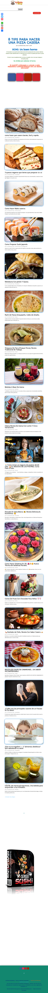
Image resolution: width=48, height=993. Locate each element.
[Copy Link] (2, 25)
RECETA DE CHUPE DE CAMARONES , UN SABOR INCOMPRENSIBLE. (23, 670)
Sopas (16, 317)
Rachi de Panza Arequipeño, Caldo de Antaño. (22, 315)
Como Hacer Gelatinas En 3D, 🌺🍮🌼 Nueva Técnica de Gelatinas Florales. (22, 564)
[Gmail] (2, 28)
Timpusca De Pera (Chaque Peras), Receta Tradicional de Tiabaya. (20, 349)
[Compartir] (2, 30)
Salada (16, 634)
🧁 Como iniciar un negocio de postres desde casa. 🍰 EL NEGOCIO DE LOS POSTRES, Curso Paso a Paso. (22, 466)
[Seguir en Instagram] (20, 77)
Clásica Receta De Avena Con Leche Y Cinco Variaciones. (21, 427)
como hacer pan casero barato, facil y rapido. (22, 135)
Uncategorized (24, 246)
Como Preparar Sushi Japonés (16, 244)
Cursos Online (37, 13)
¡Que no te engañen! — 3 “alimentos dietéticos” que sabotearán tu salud (23, 747)
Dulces (16, 470)
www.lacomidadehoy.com (26, 988)
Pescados (17, 515)
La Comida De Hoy (21, 45)
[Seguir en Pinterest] (36, 77)
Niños (16, 429)
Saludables (17, 174)
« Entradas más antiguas (10, 796)
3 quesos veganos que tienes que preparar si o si (23, 172)
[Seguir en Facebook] (12, 77)
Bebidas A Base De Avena (14, 387)
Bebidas (16, 389)
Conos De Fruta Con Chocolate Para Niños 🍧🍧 (23, 598)
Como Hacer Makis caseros (15, 208)
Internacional (18, 210)
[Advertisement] (24, 27)
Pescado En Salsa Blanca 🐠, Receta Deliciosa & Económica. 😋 (22, 512)
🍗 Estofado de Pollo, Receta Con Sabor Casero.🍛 (24, 632)
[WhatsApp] (2, 23)
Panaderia (17, 137)
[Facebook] (2, 14)
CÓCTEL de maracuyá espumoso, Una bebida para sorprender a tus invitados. (24, 786)
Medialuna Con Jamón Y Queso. (17, 282)
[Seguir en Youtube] (28, 77)
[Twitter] (2, 16)
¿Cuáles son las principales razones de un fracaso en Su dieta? (23, 709)
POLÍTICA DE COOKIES (24, 982)
